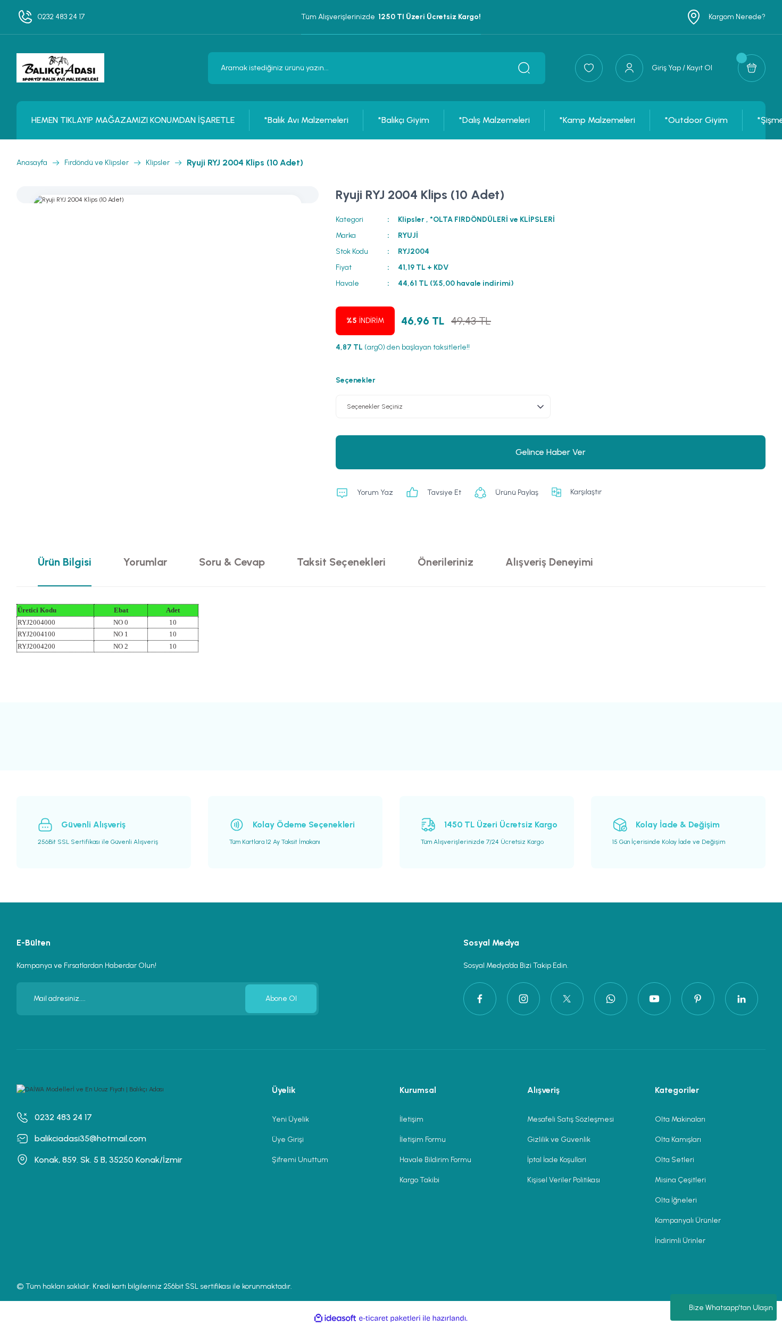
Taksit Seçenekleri (341, 562)
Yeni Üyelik (290, 1119)
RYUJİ (408, 235)
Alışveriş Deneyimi (549, 562)
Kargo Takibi (419, 1179)
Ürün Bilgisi (64, 562)
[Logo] (60, 67)
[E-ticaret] (390, 1318)
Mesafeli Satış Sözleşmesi (570, 1119)
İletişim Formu (423, 1139)
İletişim (411, 1119)
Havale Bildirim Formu (435, 1159)
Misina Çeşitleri (680, 1179)
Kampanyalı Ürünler (688, 1220)
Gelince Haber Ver (550, 452)
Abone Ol (281, 998)
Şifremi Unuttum (300, 1159)
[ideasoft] (335, 1318)
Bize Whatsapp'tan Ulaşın (731, 1307)
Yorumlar (145, 562)
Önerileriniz (445, 562)
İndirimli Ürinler (680, 1240)
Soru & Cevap (232, 562)
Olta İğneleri (676, 1200)
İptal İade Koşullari (556, 1159)
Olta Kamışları (678, 1139)
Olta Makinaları (680, 1119)
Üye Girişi (288, 1139)
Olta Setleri (674, 1159)
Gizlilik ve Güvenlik (558, 1139)
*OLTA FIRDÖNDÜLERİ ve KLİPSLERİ (492, 219)
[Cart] (752, 68)
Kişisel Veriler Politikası (563, 1179)
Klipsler (411, 219)
